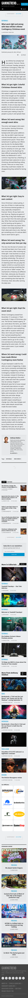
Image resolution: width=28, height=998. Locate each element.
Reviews (4, 775)
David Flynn (6, 501)
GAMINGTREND (9, 996)
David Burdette (7, 511)
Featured (9, 482)
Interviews (5, 721)
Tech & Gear (5, 749)
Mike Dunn (15, 870)
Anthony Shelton (8, 32)
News (3, 694)
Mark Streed (14, 899)
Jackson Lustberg (7, 489)
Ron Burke (5, 590)
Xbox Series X (17, 459)
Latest (4, 482)
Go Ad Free (18, 13)
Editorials (5, 20)
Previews (14, 865)
